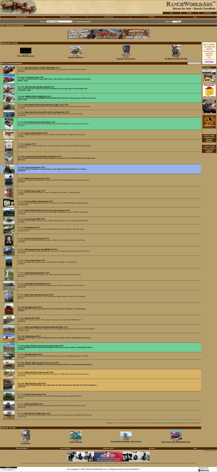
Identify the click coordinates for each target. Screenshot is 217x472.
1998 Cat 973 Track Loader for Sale (37, 372)
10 (123, 423)
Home (171, 13)
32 (163, 423)
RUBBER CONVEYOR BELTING (36, 96)
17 (136, 423)
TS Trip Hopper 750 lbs (33, 260)
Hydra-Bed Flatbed (31, 354)
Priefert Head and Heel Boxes (35, 273)
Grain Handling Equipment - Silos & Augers (126, 441)
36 (170, 423)
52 (197, 423)
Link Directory (208, 13)
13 (129, 423)
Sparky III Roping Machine (34, 133)
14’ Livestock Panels (32, 77)
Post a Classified (65, 17)
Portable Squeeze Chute (33, 394)
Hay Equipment (30, 227)
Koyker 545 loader (76, 442)
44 (185, 423)
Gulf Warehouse (30, 336)
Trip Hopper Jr (26, 443)
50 (194, 423)
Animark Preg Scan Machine (34, 238)
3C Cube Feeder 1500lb (33, 219)
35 (169, 423)
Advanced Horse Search (83, 21)
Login (195, 17)
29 (158, 423)
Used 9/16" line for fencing (126, 59)
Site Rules (152, 17)
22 (145, 423)
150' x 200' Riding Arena (25, 56)
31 (161, 423)
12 (127, 423)
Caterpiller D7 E (30, 318)
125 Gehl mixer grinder (33, 191)
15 (132, 423)
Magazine (189, 13)
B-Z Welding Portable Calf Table (176, 59)
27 (154, 423)
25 (150, 423)
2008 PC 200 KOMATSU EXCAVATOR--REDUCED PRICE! (44, 327)
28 (156, 423)
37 (172, 423)
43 (183, 423)
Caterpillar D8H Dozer (75, 57)
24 (149, 423)
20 (141, 423)
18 (138, 423)
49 (192, 423)
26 (152, 423)
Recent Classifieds (22, 17)
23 (147, 423)
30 (159, 423)
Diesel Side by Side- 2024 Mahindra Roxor (176, 442)
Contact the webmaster (210, 450)
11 (125, 423)
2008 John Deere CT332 (33, 383)
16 (134, 423)
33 (165, 423)
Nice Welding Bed (31, 307)
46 (188, 423)
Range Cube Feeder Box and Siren (37, 295)
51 (196, 423)
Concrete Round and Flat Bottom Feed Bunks (41, 156)
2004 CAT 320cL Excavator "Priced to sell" (39, 363)
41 (179, 423)
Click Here (209, 62)
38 (174, 423)
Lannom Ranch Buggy (32, 167)
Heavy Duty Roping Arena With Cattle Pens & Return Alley (45, 112)
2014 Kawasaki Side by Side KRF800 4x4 (39, 249)
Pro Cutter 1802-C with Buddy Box (36, 201)
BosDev (4, 470)
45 (187, 423)
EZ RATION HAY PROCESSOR (35, 284)
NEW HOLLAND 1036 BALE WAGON (37, 87)
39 (176, 423)
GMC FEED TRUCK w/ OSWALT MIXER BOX (40, 68)
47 (190, 423)
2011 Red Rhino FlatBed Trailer (35, 413)
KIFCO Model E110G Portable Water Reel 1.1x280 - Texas (44, 105)
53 (199, 423)
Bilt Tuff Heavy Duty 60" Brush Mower (38, 122)
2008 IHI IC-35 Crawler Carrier (35, 178)
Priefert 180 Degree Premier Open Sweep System (42, 346)
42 (181, 423)
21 (143, 423)
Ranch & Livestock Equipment (15, 25)
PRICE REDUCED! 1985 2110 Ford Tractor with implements (45, 210)
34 (167, 423)
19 (140, 423)
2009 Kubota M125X (32, 404)
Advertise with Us (108, 17)
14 (131, 423)
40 (178, 423)
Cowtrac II (28, 144)
